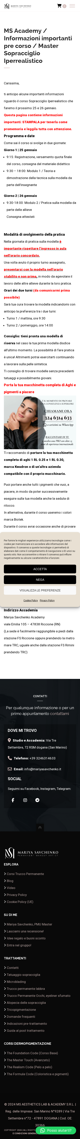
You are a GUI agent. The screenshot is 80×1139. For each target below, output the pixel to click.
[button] (56, 1130)
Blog (10, 881)
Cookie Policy (30, 600)
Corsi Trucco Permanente (25, 874)
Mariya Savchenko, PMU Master (29, 924)
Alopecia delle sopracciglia (26, 1003)
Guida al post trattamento (25, 1031)
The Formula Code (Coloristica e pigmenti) (38, 1074)
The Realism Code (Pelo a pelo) (29, 1067)
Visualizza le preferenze (40, 590)
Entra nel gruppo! (19, 945)
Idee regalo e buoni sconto (26, 938)
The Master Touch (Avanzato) (28, 1060)
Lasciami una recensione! (25, 931)
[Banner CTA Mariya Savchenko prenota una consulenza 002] (40, 446)
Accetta (40, 569)
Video (11, 888)
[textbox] (40, 368)
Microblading (16, 982)
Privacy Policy (47, 600)
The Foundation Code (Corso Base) (32, 1053)
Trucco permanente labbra (26, 989)
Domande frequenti (21, 1017)
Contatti (13, 968)
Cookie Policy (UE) (20, 902)
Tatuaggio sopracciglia (23, 975)
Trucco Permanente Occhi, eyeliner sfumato (38, 996)
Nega (40, 579)
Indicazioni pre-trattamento (27, 1024)
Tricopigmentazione (21, 1010)
